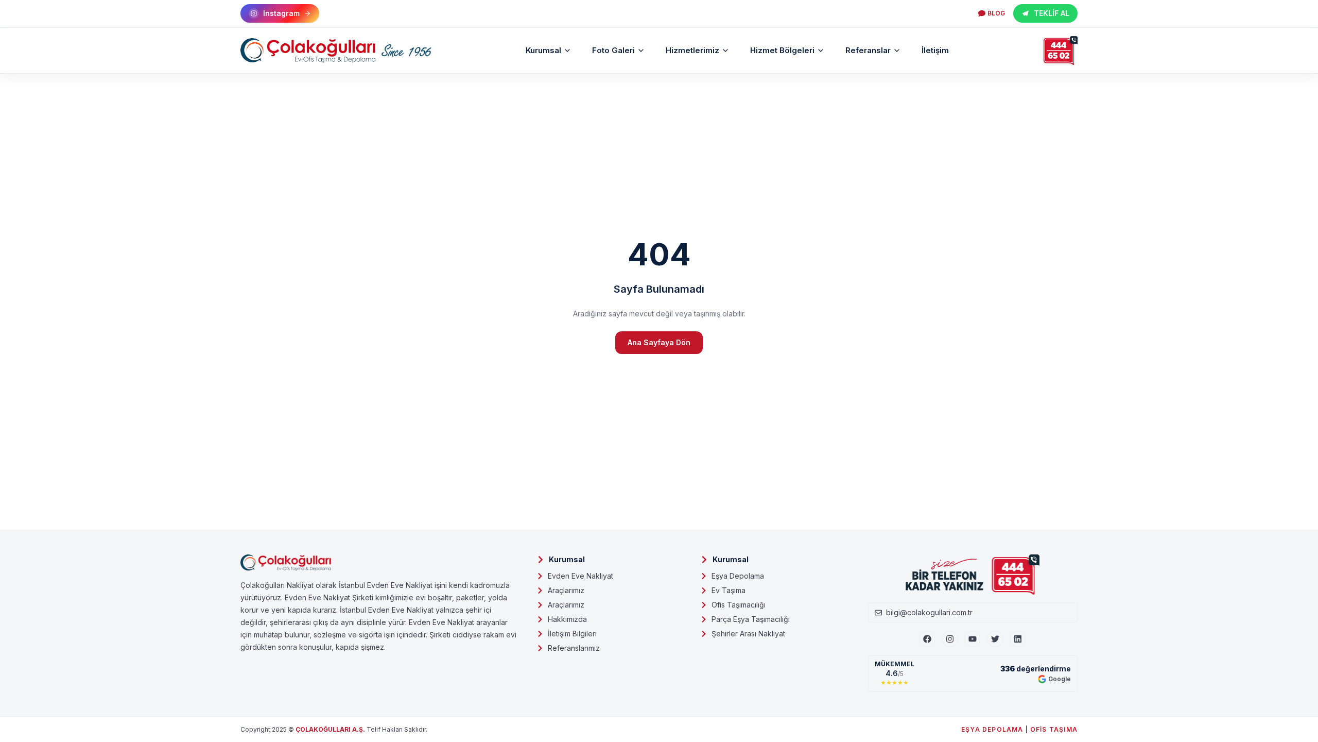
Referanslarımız (574, 648)
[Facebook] (927, 639)
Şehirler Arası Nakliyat (748, 633)
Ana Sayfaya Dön (659, 342)
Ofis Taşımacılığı (739, 604)
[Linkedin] (1018, 639)
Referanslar (868, 50)
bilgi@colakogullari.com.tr (929, 612)
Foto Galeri (613, 50)
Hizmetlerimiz (692, 50)
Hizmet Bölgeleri (782, 50)
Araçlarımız (566, 590)
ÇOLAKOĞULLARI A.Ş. (330, 729)
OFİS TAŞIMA (1054, 729)
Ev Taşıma (728, 590)
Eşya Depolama (738, 575)
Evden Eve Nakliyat (580, 575)
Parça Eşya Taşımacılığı (751, 619)
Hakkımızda (567, 619)
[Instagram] (950, 639)
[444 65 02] (1061, 50)
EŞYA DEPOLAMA (992, 729)
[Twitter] (995, 639)
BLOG (996, 13)
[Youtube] (972, 639)
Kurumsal (543, 50)
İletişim (935, 50)
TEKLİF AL (1051, 13)
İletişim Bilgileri (572, 633)
